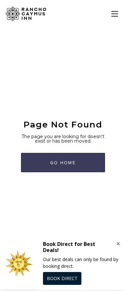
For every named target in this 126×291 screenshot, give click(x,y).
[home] (25, 14)
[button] (115, 14)
